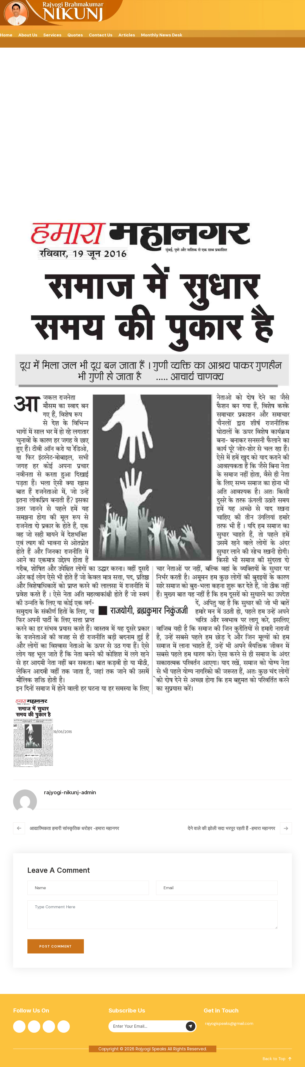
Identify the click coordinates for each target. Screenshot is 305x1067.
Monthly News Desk (161, 35)
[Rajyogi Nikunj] (62, 12)
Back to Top (274, 1058)
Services (52, 35)
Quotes (75, 35)
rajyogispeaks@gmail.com (229, 1023)
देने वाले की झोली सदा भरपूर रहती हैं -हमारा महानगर (231, 828)
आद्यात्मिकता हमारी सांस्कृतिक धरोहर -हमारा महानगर (74, 828)
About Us (27, 35)
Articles (126, 35)
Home (6, 35)
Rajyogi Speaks (151, 1049)
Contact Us (100, 35)
